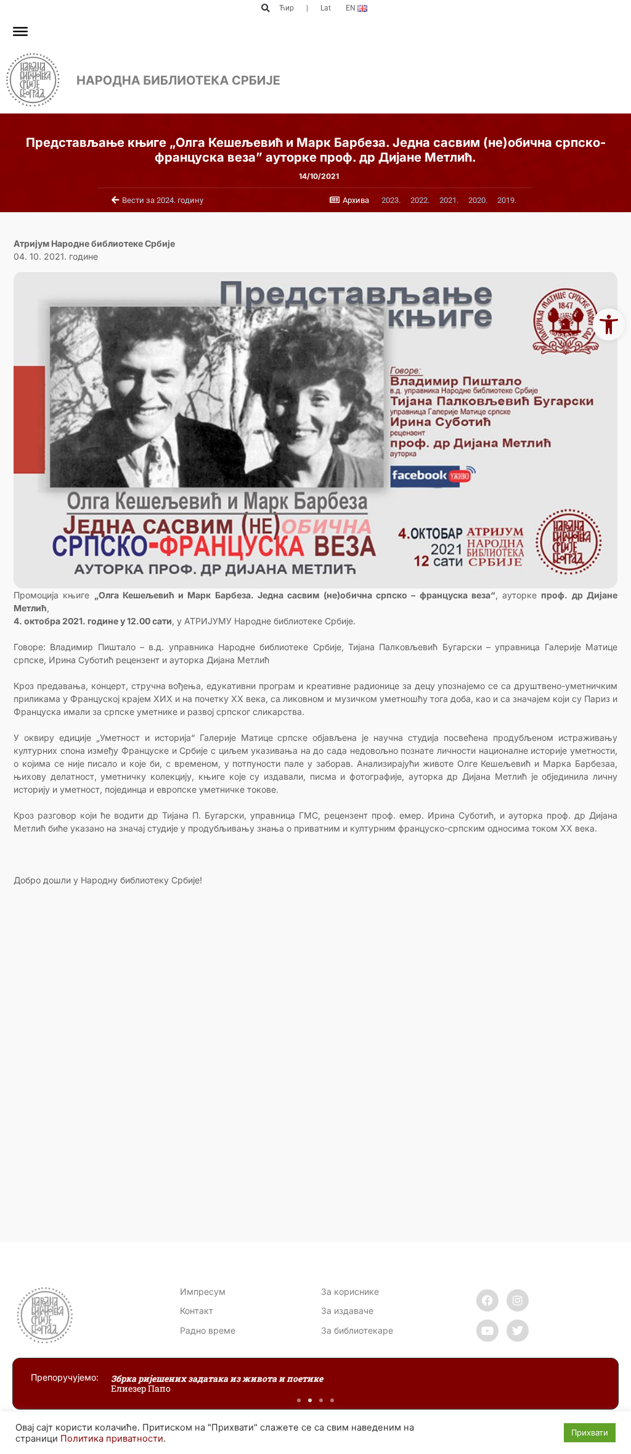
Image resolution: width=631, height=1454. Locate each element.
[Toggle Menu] (20, 31)
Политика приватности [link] (111, 1438)
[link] (609, 324)
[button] (265, 8)
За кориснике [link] (350, 1291)
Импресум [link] (203, 1291)
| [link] (307, 8)
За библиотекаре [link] (357, 1330)
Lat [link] (325, 8)
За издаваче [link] (347, 1310)
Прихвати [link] (589, 1432)
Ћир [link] (286, 8)
